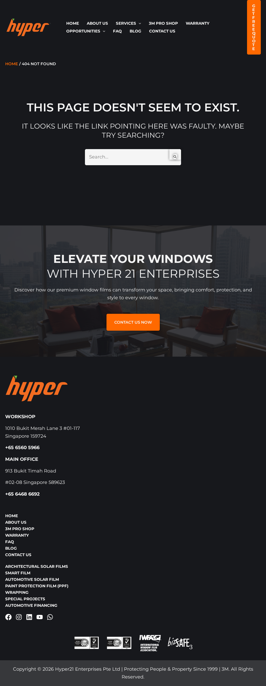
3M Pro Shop (163, 23)
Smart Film (17, 572)
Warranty (197, 23)
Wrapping (17, 592)
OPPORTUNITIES (83, 31)
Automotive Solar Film (32, 579)
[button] (138, 23)
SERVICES (126, 23)
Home (72, 23)
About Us (97, 23)
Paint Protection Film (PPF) (36, 585)
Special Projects (25, 598)
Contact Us (162, 31)
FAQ (117, 31)
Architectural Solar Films (36, 566)
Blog (135, 31)
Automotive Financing (31, 605)
